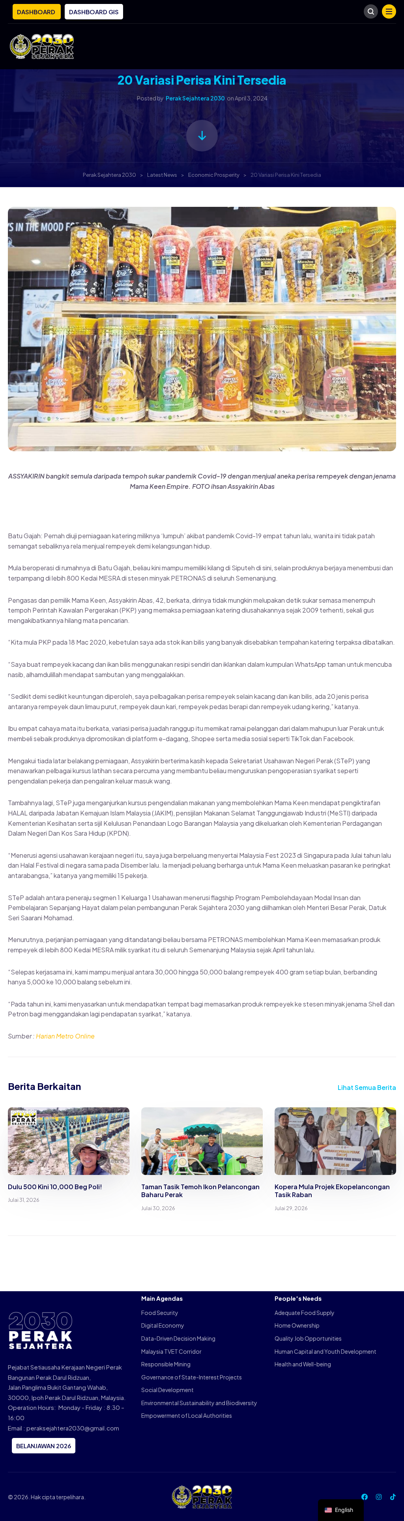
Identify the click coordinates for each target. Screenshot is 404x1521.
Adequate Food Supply (305, 1312)
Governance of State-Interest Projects (191, 1377)
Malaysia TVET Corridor (171, 1351)
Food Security (159, 1312)
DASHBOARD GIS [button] (94, 11)
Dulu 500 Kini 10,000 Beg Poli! (55, 1186)
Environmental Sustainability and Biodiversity (199, 1402)
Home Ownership (297, 1325)
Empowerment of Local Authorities (186, 1415)
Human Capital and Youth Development (325, 1351)
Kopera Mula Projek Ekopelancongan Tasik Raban (332, 1190)
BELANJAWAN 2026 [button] (43, 1445)
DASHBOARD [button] (36, 11)
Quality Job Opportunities (308, 1338)
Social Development (167, 1389)
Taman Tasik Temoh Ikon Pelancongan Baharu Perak (200, 1190)
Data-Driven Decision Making (178, 1338)
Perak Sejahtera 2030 (195, 98)
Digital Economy (162, 1325)
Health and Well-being (303, 1364)
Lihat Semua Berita (367, 1087)
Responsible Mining (166, 1364)
